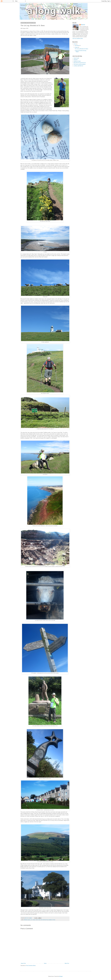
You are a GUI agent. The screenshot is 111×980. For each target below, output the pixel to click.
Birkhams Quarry (27, 919)
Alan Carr (83, 24)
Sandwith (50, 919)
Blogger (61, 976)
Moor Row (46, 919)
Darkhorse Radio (77, 61)
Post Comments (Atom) (31, 965)
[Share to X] (38, 918)
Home (45, 963)
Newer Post (23, 963)
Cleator (34, 919)
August (76, 47)
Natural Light (76, 58)
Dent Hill (42, 919)
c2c (31, 919)
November (77, 45)
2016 (75, 44)
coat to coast (38, 919)
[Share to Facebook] (39, 918)
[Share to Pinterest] (40, 918)
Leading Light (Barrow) (78, 65)
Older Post (67, 963)
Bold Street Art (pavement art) (80, 62)
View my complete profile (77, 38)
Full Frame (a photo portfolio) (79, 64)
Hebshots (76, 59)
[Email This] (35, 918)
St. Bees (53, 919)
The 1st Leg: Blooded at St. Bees (81, 48)
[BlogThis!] (36, 918)
